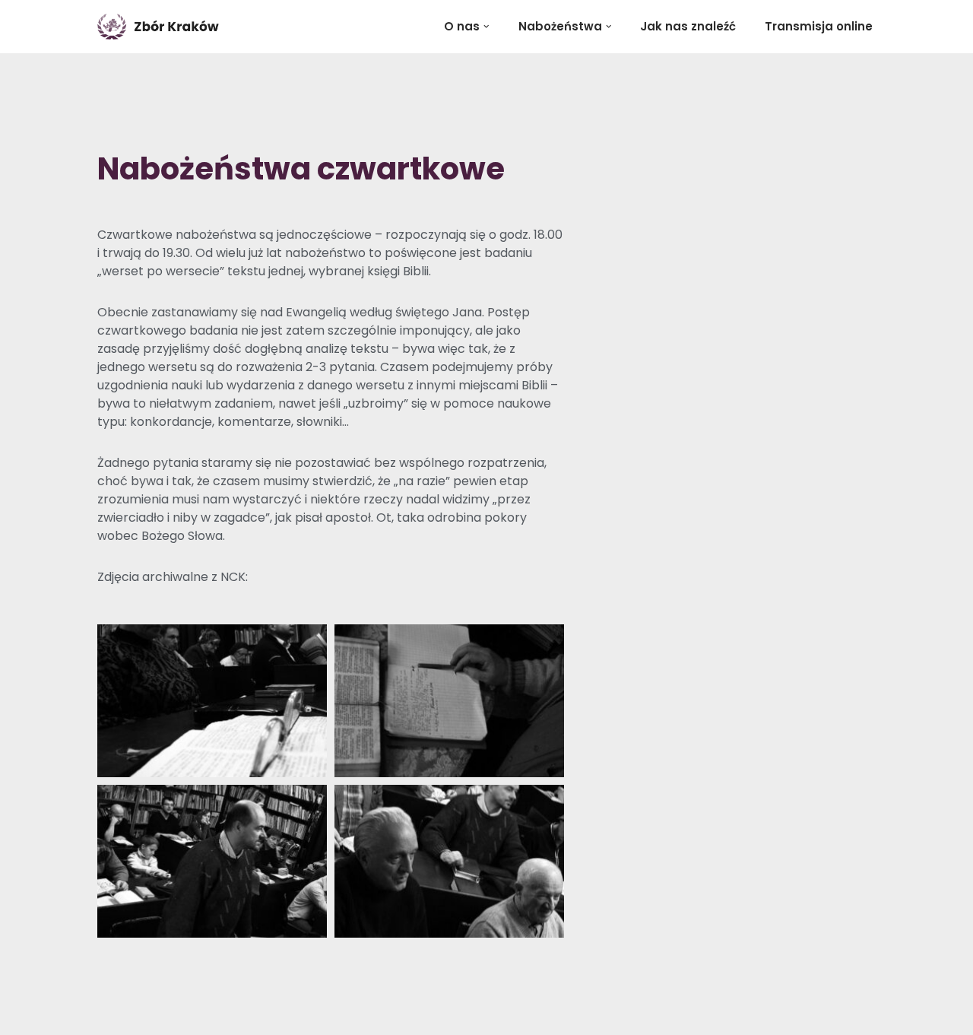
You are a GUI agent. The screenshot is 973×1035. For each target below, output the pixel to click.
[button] (486, 27)
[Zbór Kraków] (162, 27)
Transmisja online (819, 26)
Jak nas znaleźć (688, 26)
